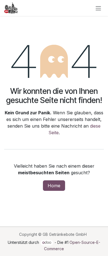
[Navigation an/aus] (98, 8)
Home (54, 185)
